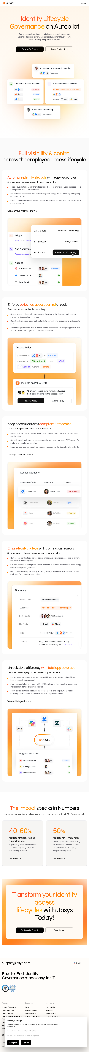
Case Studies (31, 1010)
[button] (83, 3)
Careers (49, 1010)
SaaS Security (8, 1013)
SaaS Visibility (8, 1010)
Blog (27, 1007)
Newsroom (51, 1013)
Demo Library (31, 1013)
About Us (50, 1007)
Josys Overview (9, 1007)
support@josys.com (16, 963)
